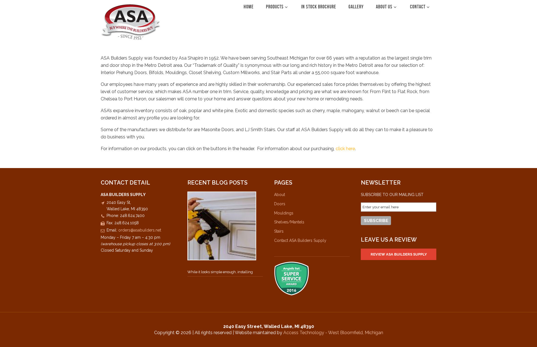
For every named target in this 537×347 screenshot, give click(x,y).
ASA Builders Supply (131, 22)
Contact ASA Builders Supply (300, 240)
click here (345, 148)
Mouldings (283, 213)
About (279, 194)
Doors (279, 204)
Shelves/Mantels (289, 222)
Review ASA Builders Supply (399, 254)
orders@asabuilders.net (139, 230)
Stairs (279, 231)
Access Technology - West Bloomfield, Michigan (333, 332)
